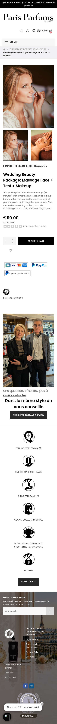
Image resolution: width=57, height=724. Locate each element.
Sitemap (30, 657)
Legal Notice (32, 640)
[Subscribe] (50, 611)
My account (11, 677)
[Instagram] (31, 685)
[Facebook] (25, 685)
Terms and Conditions (31, 645)
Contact (9, 673)
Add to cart (37, 241)
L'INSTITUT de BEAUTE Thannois (25, 166)
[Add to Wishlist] (10, 251)
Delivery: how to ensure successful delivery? (35, 631)
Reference (8, 298)
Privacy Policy (33, 652)
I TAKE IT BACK (28, 582)
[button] (7, 716)
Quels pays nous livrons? (13, 666)
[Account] (27, 30)
